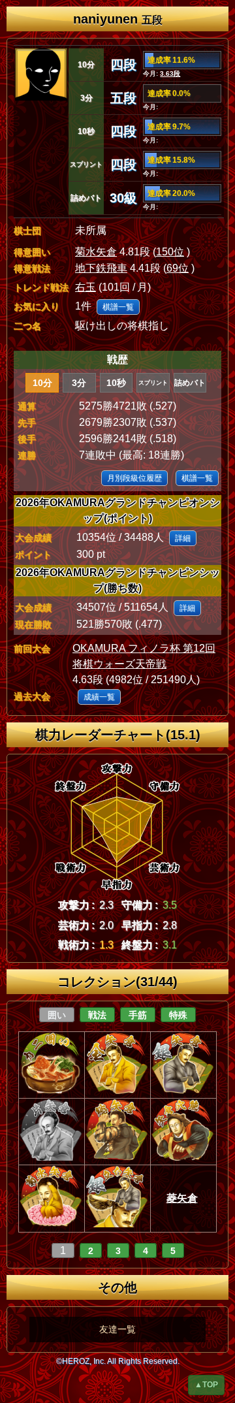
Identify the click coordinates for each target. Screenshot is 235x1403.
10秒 (116, 383)
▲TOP (206, 1384)
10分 (42, 383)
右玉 (85, 287)
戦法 (97, 1015)
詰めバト (190, 383)
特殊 (178, 1015)
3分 (79, 383)
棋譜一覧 (118, 307)
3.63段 (170, 73)
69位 (177, 268)
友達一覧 (117, 1329)
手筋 (138, 1015)
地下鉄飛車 (101, 268)
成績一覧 (99, 697)
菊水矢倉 (96, 251)
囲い (57, 1015)
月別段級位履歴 (134, 478)
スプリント (153, 382)
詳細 (183, 538)
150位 (170, 251)
